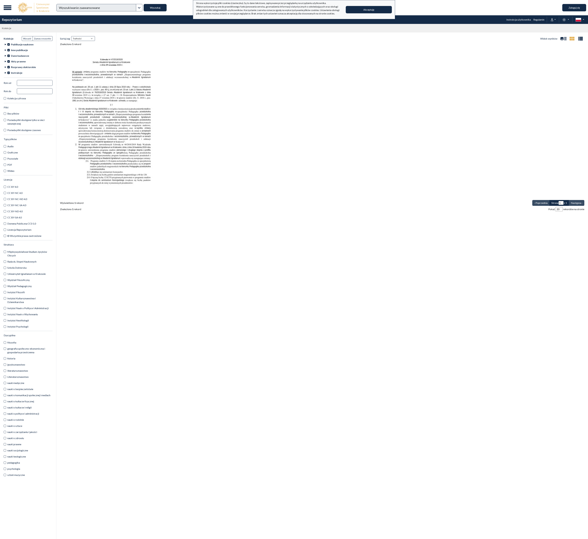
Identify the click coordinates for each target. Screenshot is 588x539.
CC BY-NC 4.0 (15, 192)
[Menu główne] (7, 7)
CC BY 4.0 (12, 186)
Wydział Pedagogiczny (19, 286)
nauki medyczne (15, 382)
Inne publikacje (19, 50)
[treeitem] (28, 44)
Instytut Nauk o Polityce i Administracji (28, 308)
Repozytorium (12, 19)
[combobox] (96, 7)
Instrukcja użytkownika (518, 19)
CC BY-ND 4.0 (15, 211)
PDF (9, 164)
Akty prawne (18, 61)
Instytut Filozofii (16, 292)
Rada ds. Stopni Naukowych (21, 261)
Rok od (7, 82)
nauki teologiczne (16, 456)
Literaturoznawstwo (18, 376)
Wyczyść (27, 38)
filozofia (11, 342)
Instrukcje (16, 72)
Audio (10, 146)
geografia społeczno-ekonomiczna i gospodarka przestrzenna (26, 350)
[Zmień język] (580, 20)
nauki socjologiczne (17, 450)
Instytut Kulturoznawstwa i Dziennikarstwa (21, 300)
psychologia (13, 468)
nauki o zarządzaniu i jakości (22, 431)
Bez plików (13, 113)
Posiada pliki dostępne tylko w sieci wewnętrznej (26, 121)
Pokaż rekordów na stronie (566, 209)
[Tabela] (580, 38)
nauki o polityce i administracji (23, 413)
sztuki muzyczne (16, 474)
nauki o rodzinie (15, 419)
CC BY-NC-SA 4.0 (16, 205)
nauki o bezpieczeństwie (20, 389)
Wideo (10, 170)
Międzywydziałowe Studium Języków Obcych (27, 253)
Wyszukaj (155, 7)
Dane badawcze (20, 55)
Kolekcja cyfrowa (16, 98)
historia (11, 358)
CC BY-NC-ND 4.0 (17, 199)
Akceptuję (368, 9)
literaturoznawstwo (17, 370)
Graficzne (12, 152)
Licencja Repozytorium (19, 229)
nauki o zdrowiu (15, 438)
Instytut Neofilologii (18, 320)
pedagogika (13, 462)
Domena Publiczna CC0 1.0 (21, 223)
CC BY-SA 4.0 (14, 217)
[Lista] (563, 38)
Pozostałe (12, 158)
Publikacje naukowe (22, 44)
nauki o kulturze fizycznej (20, 401)
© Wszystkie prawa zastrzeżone (24, 235)
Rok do (7, 91)
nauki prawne (14, 444)
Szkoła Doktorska (16, 267)
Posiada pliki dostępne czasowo (24, 130)
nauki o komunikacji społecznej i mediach (28, 395)
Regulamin (538, 19)
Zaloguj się (574, 7)
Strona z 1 (559, 202)
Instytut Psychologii (17, 326)
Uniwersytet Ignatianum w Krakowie (26, 273)
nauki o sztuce (14, 425)
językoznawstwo (16, 364)
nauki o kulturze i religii (19, 407)
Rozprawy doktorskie (23, 67)
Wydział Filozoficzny (18, 279)
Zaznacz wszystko (42, 38)
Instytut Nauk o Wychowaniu (22, 314)
